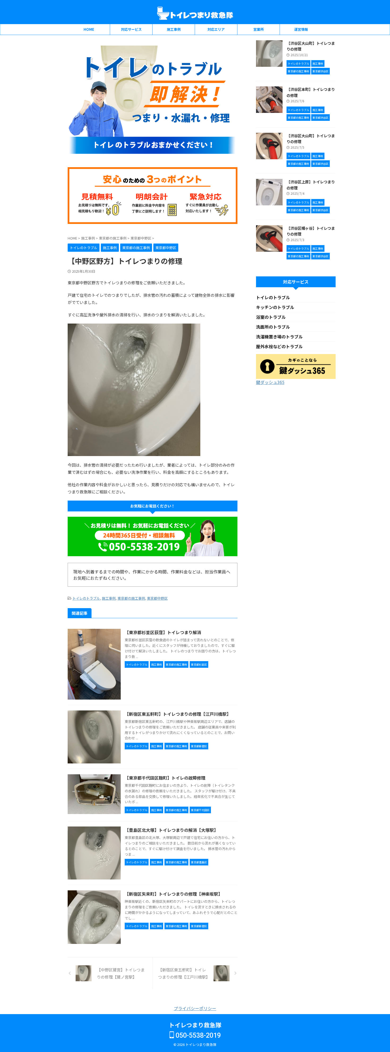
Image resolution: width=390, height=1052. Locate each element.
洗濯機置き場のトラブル (279, 336)
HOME (89, 29)
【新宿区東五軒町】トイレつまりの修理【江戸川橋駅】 (178, 714)
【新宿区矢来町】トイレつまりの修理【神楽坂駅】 (173, 894)
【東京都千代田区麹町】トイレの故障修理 (165, 778)
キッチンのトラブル (275, 307)
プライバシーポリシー (195, 1008)
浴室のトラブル (271, 317)
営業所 (258, 29)
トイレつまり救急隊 (195, 1024)
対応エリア (216, 29)
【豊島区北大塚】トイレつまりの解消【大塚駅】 (171, 830)
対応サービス (131, 29)
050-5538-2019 (197, 1035)
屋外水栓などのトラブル (279, 346)
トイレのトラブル (86, 598)
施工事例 (174, 29)
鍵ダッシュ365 (270, 382)
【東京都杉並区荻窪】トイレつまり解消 (163, 632)
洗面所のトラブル (273, 327)
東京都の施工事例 (131, 598)
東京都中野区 (157, 598)
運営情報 (301, 29)
